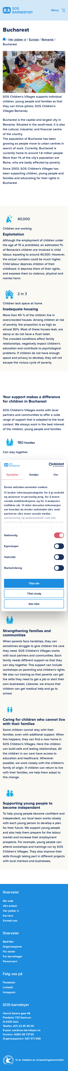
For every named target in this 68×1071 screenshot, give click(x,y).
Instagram (9, 992)
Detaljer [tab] (34, 474)
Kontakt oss (10, 920)
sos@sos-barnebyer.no (26, 1030)
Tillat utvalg (34, 593)
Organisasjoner (12, 946)
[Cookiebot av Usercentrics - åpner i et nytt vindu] (49, 465)
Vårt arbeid (10, 906)
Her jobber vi (17, 39)
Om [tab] (56, 474)
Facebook (9, 982)
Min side (8, 901)
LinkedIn (8, 987)
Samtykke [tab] (12, 474)
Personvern (10, 961)
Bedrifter (8, 941)
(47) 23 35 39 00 (23, 1026)
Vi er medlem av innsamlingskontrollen (39, 1060)
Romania (47, 39)
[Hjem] (4, 39)
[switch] (59, 546)
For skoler (9, 951)
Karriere (8, 915)
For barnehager (12, 956)
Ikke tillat (34, 603)
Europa (34, 39)
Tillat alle (34, 583)
